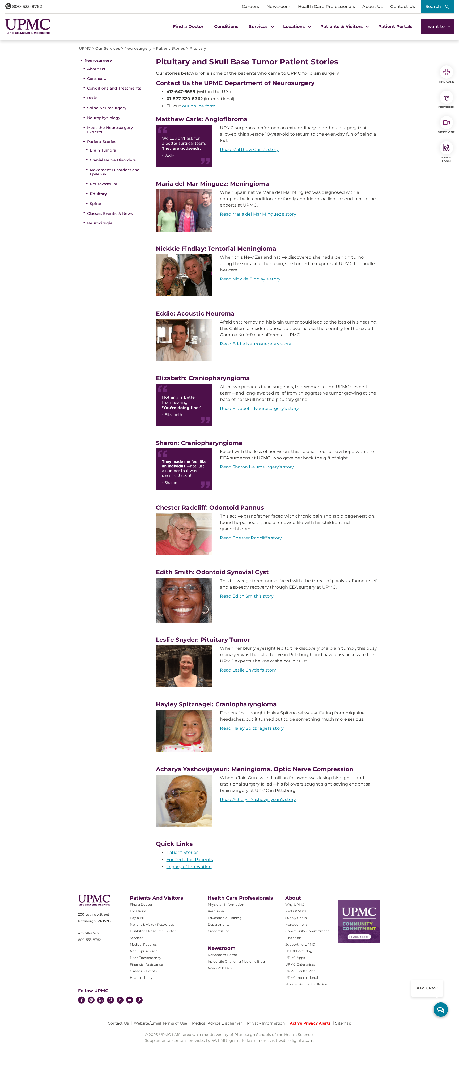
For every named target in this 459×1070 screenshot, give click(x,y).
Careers (250, 6)
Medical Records (143, 944)
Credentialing (219, 931)
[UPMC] (27, 26)
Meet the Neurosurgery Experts (110, 130)
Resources (216, 911)
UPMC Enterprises (300, 964)
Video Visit (446, 132)
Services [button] (259, 26)
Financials (293, 938)
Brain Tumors (103, 150)
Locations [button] (295, 26)
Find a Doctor (188, 26)
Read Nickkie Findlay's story (250, 279)
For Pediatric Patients (190, 859)
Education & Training (224, 918)
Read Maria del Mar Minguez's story (258, 214)
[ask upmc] (441, 1009)
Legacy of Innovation (189, 866)
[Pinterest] (110, 1000)
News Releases (220, 968)
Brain (92, 98)
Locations (138, 911)
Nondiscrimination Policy (306, 984)
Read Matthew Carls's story (249, 149)
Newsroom (278, 6)
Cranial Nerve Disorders (113, 160)
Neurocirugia (99, 223)
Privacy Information (266, 1023)
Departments (219, 924)
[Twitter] (120, 1000)
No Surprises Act (143, 951)
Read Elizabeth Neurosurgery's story (259, 408)
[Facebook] (81, 1000)
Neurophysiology (103, 117)
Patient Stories (101, 141)
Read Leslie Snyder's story (248, 670)
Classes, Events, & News (110, 213)
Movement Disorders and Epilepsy (115, 172)
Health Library (141, 978)
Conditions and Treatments (114, 88)
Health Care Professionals (326, 6)
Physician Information (226, 905)
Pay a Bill (137, 918)
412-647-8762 (88, 933)
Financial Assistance (146, 964)
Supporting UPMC (300, 944)
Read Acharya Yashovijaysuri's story (258, 799)
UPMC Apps (295, 958)
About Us (372, 6)
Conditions (226, 26)
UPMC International (301, 978)
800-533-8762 (26, 6)
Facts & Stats (295, 911)
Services (136, 938)
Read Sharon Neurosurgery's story (257, 466)
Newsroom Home (222, 955)
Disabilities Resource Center (153, 931)
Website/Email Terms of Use (160, 1023)
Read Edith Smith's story (247, 596)
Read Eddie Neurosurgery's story (255, 343)
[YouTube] (129, 1000)
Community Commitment (307, 931)
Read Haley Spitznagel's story (252, 728)
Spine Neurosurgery (106, 108)
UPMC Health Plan (300, 971)
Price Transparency (145, 958)
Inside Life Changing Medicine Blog (236, 961)
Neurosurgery (98, 60)
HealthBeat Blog (298, 951)
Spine (95, 203)
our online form (198, 105)
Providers (446, 107)
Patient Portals (395, 26)
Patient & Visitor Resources (152, 924)
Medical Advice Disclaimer (217, 1023)
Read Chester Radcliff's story (251, 537)
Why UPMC (294, 905)
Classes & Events (143, 971)
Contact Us (402, 6)
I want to (435, 26)
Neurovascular (103, 184)
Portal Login (446, 159)
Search (433, 6)
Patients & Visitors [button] (342, 26)
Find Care (446, 81)
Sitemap (343, 1023)
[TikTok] (139, 1000)
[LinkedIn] (100, 1000)
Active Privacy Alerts (310, 1023)
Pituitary (98, 193)
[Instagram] (91, 1000)
